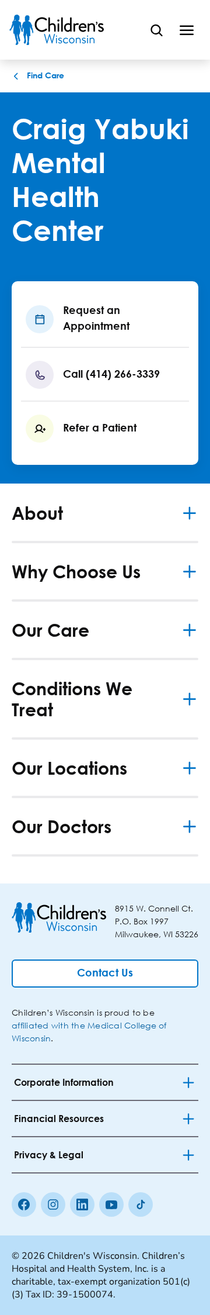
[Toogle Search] (156, 30)
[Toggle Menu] (187, 30)
